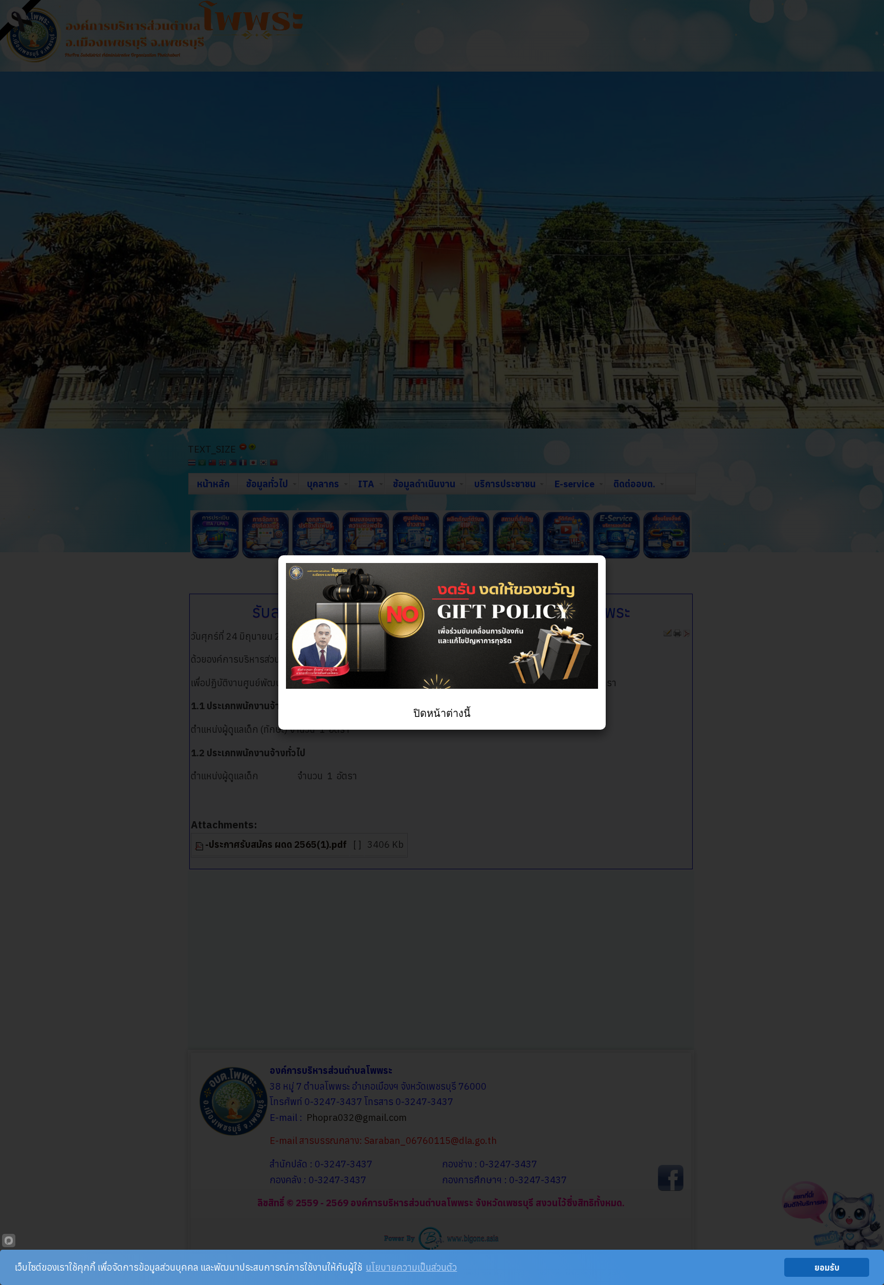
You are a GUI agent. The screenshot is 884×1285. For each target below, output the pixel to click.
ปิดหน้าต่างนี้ (442, 713)
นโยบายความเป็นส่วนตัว (411, 1267)
